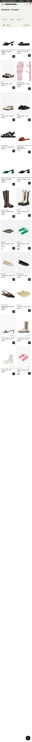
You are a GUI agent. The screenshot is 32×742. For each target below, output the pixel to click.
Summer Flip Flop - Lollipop (23, 370)
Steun (28, 1)
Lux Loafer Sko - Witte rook (7, 116)
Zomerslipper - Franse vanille (24, 306)
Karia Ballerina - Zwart (22, 275)
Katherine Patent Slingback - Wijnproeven (8, 307)
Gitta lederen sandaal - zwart (8, 147)
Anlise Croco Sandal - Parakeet (6, 180)
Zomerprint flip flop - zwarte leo (7, 244)
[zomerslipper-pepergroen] (17, 249)
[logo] (11, 4)
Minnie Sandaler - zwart (22, 116)
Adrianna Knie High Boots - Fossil (7, 212)
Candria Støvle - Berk (6, 370)
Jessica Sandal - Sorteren (7, 338)
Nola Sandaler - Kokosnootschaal (21, 148)
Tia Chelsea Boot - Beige (22, 338)
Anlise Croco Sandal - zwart (23, 179)
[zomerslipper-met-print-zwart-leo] (2, 249)
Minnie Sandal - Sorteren (22, 51)
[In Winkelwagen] (13, 56)
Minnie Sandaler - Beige (6, 83)
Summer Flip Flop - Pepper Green (23, 244)
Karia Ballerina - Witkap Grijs (8, 275)
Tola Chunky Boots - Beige (23, 211)
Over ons (21, 1)
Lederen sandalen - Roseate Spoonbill (23, 84)
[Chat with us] (28, 738)
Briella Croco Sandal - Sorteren (6, 52)
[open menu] (2, 4)
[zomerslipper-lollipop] (19, 249)
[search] (24, 4)
